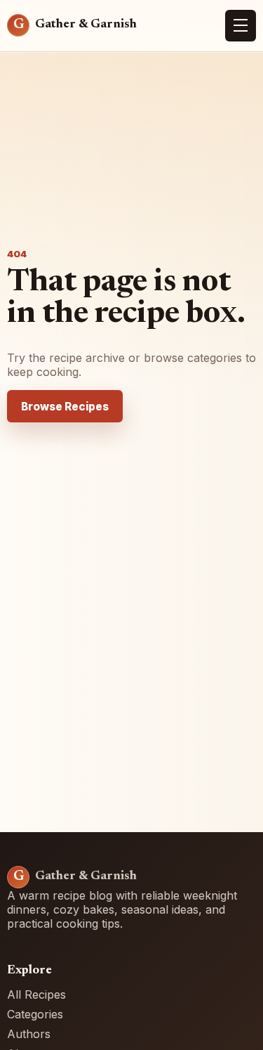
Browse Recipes (65, 406)
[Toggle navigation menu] (240, 26)
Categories (35, 1014)
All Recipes (36, 994)
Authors (28, 1034)
